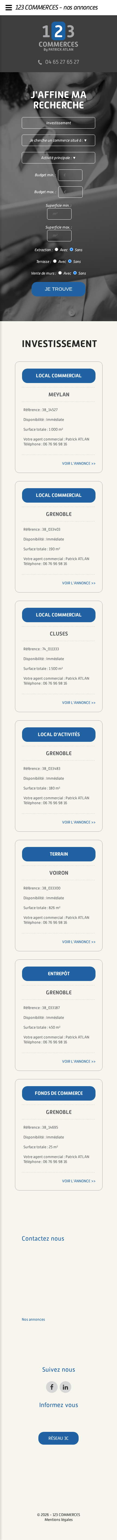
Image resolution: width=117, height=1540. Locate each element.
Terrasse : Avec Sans (58, 262)
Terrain (59, 854)
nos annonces (33, 1319)
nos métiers (31, 1328)
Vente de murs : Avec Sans (58, 273)
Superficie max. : (58, 227)
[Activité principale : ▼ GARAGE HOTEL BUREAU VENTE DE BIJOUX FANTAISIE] (58, 157)
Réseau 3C (58, 1438)
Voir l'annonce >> (79, 463)
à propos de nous (36, 1336)
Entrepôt (59, 973)
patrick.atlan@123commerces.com (50, 1293)
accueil (28, 1311)
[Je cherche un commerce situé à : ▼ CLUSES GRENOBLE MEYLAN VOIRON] (58, 140)
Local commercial (59, 375)
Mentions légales (59, 1519)
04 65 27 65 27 (62, 62)
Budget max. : (45, 192)
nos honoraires (34, 1344)
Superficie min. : (58, 206)
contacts (29, 1353)
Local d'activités (59, 734)
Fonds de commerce (59, 1093)
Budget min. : (46, 175)
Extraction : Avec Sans (58, 250)
